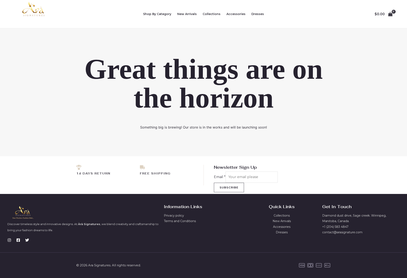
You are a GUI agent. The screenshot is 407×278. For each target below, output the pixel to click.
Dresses (257, 14)
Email (220, 177)
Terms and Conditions (180, 221)
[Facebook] (18, 240)
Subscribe (229, 187)
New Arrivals (187, 14)
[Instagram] (9, 240)
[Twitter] (27, 240)
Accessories (235, 14)
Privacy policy (174, 215)
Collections (211, 14)
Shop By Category (157, 14)
